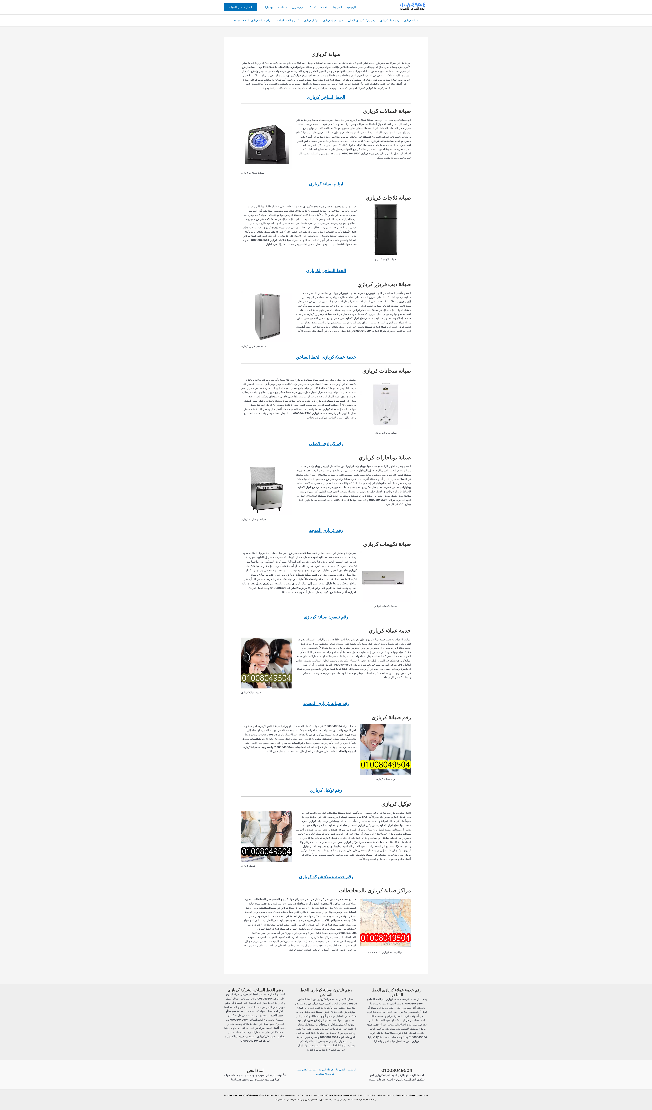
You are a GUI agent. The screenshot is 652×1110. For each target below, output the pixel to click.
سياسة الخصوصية (306, 1069)
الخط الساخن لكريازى (326, 270)
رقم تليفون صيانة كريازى (326, 616)
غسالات (312, 7)
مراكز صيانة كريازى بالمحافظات (254, 20)
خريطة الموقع (326, 1069)
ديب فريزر (297, 7)
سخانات (282, 7)
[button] (240, 7)
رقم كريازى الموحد (326, 530)
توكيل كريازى (311, 20)
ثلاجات (324, 7)
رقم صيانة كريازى (389, 20)
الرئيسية (351, 7)
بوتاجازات (268, 7)
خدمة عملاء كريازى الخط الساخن (326, 357)
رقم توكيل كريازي (326, 790)
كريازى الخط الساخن (288, 20)
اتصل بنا (337, 7)
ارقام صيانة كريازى (326, 183)
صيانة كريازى (411, 20)
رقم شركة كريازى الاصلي (361, 20)
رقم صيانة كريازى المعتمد (326, 703)
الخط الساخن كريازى (326, 97)
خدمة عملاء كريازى (333, 20)
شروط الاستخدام (325, 1073)
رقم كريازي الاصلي (326, 443)
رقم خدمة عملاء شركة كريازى (326, 876)
